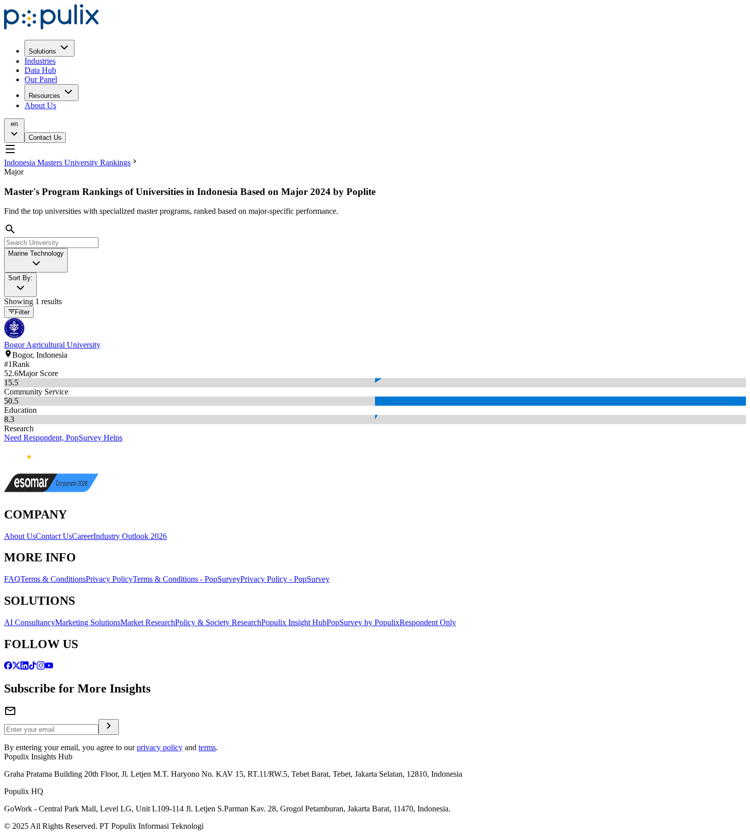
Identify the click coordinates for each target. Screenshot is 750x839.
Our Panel (40, 79)
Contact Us (45, 137)
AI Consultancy (29, 622)
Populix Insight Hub (294, 622)
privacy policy (160, 747)
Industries (40, 61)
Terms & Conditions (53, 579)
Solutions (42, 51)
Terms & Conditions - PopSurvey (186, 579)
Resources (44, 96)
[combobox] (36, 260)
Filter (22, 312)
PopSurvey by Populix (363, 622)
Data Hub (40, 70)
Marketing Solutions (87, 622)
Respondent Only (427, 622)
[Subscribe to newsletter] (108, 727)
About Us (40, 105)
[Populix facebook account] (8, 666)
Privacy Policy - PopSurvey (285, 579)
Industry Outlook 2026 (130, 536)
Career (82, 536)
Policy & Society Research (218, 622)
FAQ (12, 579)
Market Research (147, 622)
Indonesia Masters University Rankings (67, 162)
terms (207, 747)
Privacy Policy (109, 579)
